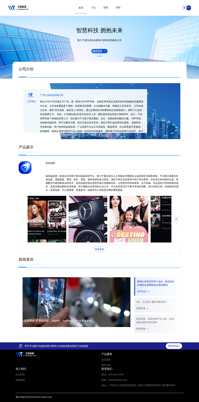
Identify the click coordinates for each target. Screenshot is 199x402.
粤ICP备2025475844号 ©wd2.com (34, 397)
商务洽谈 (106, 365)
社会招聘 (20, 374)
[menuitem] (81, 8)
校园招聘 (20, 380)
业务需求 (106, 359)
